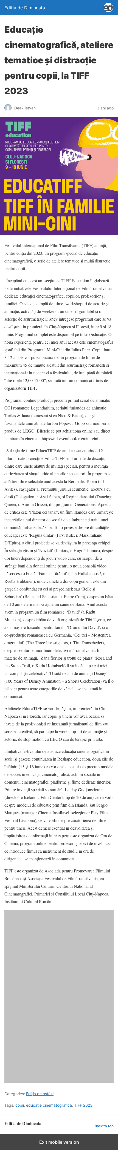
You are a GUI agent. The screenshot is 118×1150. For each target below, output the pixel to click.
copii (19, 1105)
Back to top (104, 1126)
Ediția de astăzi (40, 1093)
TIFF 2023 (83, 1105)
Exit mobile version (59, 1142)
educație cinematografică (49, 1105)
